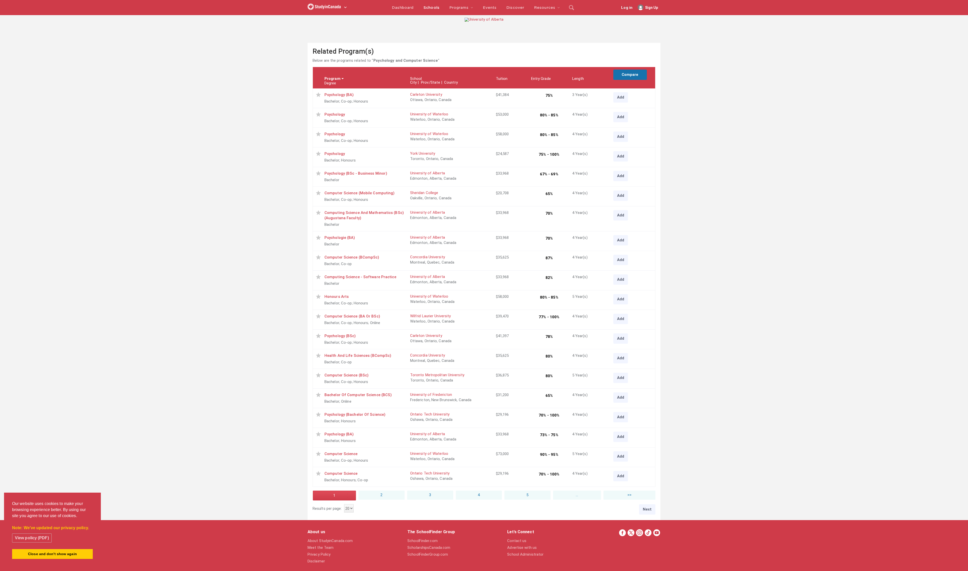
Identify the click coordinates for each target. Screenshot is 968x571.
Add (620, 97)
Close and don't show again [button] (52, 554)
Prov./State (430, 82)
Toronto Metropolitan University (437, 375)
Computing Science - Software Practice (360, 277)
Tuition (502, 78)
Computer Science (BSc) (346, 375)
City (413, 82)
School (416, 78)
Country (451, 82)
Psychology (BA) (339, 94)
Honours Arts (336, 296)
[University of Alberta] (484, 19)
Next (647, 509)
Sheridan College (424, 193)
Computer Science (341, 454)
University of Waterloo (429, 114)
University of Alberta (427, 173)
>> (629, 495)
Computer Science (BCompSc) (351, 257)
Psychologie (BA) (339, 237)
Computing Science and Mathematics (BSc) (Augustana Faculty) (364, 215)
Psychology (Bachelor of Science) (354, 414)
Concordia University (427, 257)
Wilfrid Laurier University (430, 316)
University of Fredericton (431, 394)
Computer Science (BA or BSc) (352, 316)
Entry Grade (541, 78)
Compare (630, 74)
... (577, 495)
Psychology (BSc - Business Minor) (355, 173)
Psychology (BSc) (340, 336)
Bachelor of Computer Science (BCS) (358, 395)
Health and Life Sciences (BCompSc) (357, 355)
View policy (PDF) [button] (32, 538)
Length (578, 78)
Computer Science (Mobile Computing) (359, 193)
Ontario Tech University (429, 414)
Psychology (334, 114)
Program (332, 78)
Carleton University (426, 94)
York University (422, 153)
